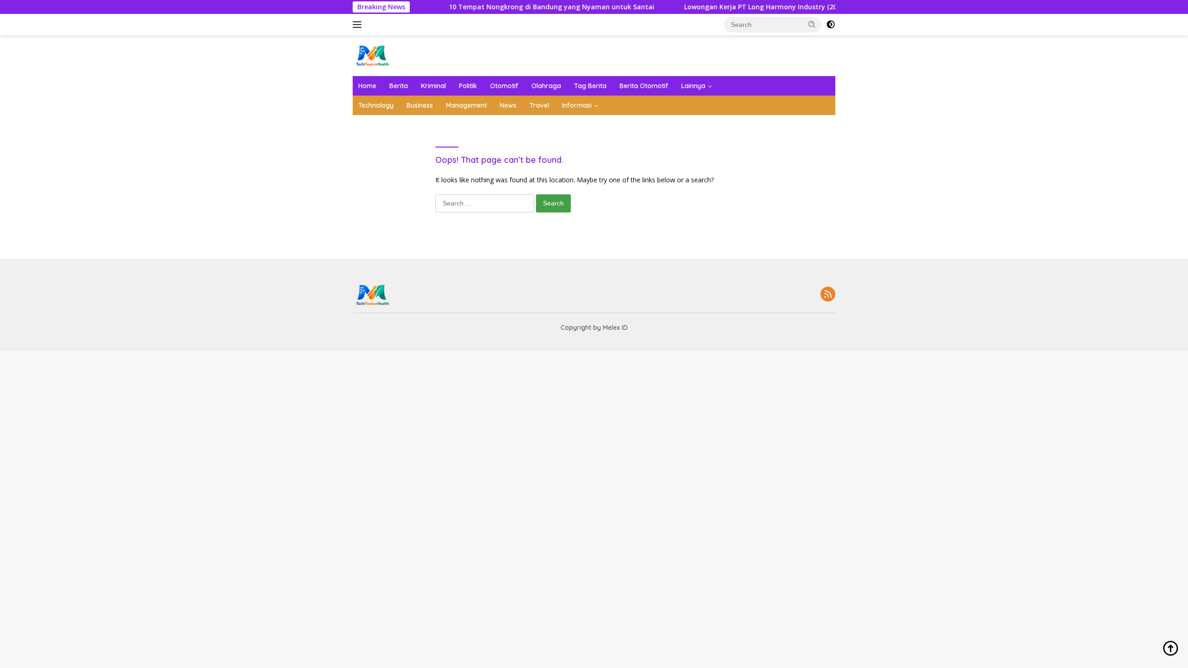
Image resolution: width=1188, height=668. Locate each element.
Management (466, 105)
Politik (468, 86)
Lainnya (693, 86)
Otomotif (504, 86)
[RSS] (827, 295)
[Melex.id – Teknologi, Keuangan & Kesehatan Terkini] (390, 55)
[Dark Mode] (830, 24)
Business (420, 105)
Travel (539, 105)
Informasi (577, 105)
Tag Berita (590, 86)
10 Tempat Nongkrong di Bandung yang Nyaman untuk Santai (535, 7)
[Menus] (359, 24)
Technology (376, 105)
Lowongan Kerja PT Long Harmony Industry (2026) (749, 7)
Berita (398, 86)
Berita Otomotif (644, 86)
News (508, 105)
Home (367, 86)
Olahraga (546, 86)
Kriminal (433, 86)
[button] (812, 24)
